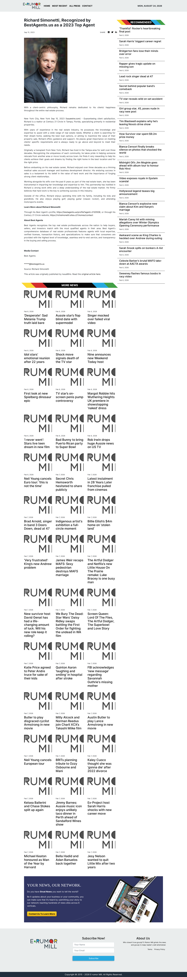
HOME (47, 6)
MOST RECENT (59, 6)
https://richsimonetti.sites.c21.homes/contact (71, 215)
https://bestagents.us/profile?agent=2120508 (78, 212)
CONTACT (87, 6)
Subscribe (93, 958)
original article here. (91, 274)
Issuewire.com (73, 118)
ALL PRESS (74, 6)
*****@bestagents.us (34, 264)
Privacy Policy (159, 949)
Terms (150, 949)
